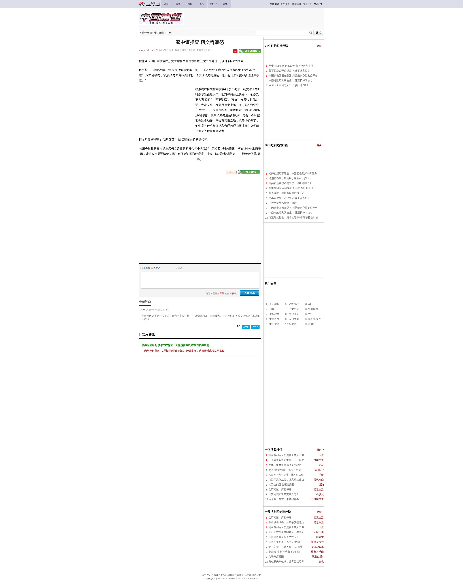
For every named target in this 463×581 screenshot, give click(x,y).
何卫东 (292, 324)
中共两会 (313, 309)
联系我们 (226, 574)
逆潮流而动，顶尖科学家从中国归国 (289, 178)
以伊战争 (294, 319)
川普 (271, 309)
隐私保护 (256, 574)
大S (310, 314)
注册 (321, 4)
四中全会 (294, 309)
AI (309, 304)
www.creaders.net (146, 50)
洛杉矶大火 (314, 319)
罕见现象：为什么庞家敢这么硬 (286, 193)
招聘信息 (236, 574)
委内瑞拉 (274, 304)
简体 (272, 4)
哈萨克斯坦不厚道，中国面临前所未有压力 (293, 173)
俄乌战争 (274, 314)
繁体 (277, 4)
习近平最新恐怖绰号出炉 (283, 203)
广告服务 (216, 574)
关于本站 (206, 574)
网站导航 (246, 574)
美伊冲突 (294, 314)
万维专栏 (294, 304)
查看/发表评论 (203, 50)
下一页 (255, 326)
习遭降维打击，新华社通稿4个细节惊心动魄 (293, 217)
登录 (316, 4)
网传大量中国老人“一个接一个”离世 (289, 85)
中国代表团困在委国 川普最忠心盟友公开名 (293, 75)
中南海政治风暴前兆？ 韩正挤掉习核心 (291, 80)
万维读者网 (145, 32)
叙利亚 (312, 324)
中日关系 (274, 324)
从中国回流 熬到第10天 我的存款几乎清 (291, 65)
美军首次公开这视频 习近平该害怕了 (289, 70)
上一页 (246, 326)
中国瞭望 (159, 32)
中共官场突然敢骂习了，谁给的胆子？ (290, 183)
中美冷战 (274, 319)
